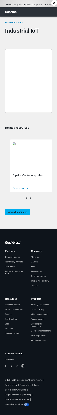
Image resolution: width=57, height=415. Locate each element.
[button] (17, 212)
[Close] (54, 3)
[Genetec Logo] (11, 12)
